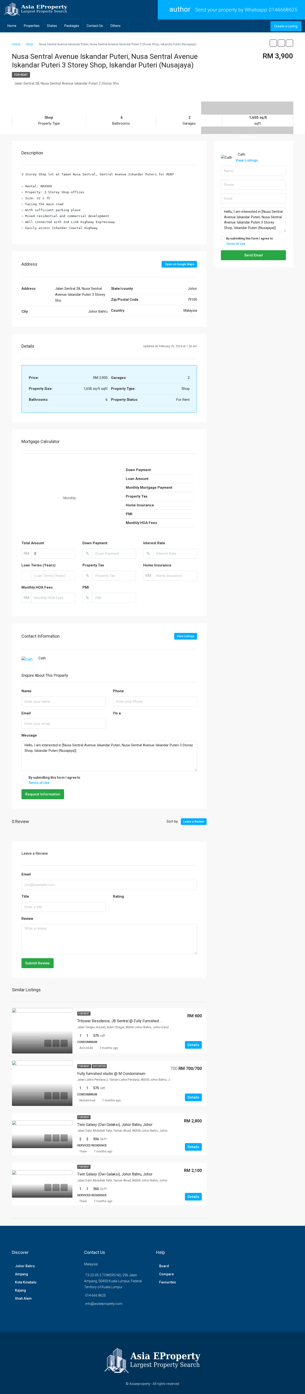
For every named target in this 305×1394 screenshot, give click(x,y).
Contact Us (94, 26)
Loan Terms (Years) (38, 565)
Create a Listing (286, 26)
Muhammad (87, 1100)
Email (26, 713)
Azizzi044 (86, 1048)
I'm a (117, 713)
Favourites (167, 1282)
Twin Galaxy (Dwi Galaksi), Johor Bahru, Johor (114, 1124)
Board (164, 1266)
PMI (85, 587)
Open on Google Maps (179, 264)
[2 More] (247, 104)
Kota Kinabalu (25, 1282)
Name (26, 691)
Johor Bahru (25, 1266)
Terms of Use (39, 783)
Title (25, 896)
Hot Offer (99, 1066)
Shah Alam (23, 1298)
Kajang (20, 1290)
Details (193, 1045)
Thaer (83, 1151)
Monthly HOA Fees (37, 587)
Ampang (21, 1274)
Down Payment (94, 543)
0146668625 (283, 10)
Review (27, 918)
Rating (118, 896)
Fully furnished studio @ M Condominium (111, 1073)
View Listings (185, 636)
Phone (118, 691)
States (52, 26)
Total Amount (32, 543)
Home (11, 26)
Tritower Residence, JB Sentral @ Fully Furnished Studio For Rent (131, 1021)
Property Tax (93, 565)
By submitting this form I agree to (54, 780)
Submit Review (37, 963)
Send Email (253, 255)
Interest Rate (154, 543)
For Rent (21, 74)
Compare (166, 1274)
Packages (71, 26)
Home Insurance (157, 565)
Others (115, 26)
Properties (32, 26)
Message (29, 735)
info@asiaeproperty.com (103, 1304)
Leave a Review (193, 821)
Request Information (42, 794)
